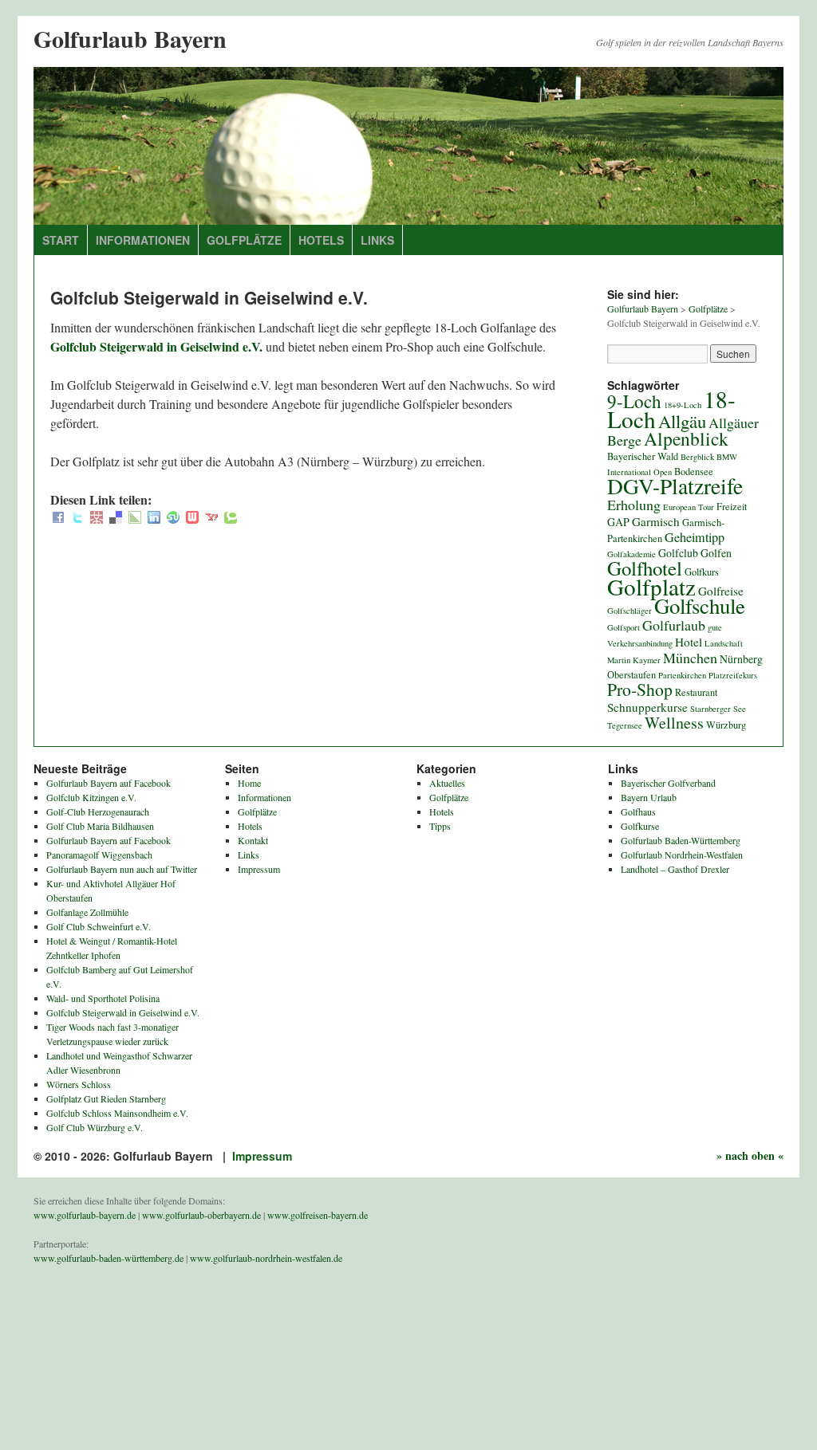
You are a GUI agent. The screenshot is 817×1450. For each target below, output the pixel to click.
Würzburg (726, 725)
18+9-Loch (682, 405)
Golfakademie (631, 554)
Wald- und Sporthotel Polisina (103, 998)
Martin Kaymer (634, 660)
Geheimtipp (694, 537)
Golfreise (721, 591)
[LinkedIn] (154, 518)
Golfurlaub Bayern (130, 38)
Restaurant (696, 692)
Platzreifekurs (732, 675)
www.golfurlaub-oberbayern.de (201, 1214)
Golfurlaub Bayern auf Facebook (108, 782)
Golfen (716, 552)
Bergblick (697, 456)
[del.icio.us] (115, 518)
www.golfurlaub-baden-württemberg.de (109, 1258)
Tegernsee (624, 725)
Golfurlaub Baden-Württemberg (680, 840)
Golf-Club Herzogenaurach (97, 811)
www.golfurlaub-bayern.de (85, 1214)
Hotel (688, 642)
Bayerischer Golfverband (668, 782)
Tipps (440, 825)
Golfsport (623, 627)
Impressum (259, 869)
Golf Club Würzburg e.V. (94, 1127)
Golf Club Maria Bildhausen (100, 825)
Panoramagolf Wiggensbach (99, 854)
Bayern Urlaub (649, 797)
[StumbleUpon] (173, 518)
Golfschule (699, 605)
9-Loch (634, 401)
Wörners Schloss (78, 1084)
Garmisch (656, 521)
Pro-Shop (640, 689)
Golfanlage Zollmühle (87, 912)
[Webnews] (192, 518)
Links (377, 240)
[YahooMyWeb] (211, 518)
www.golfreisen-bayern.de (317, 1214)
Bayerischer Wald (642, 456)
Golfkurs (702, 572)
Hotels (321, 240)
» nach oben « (749, 1155)
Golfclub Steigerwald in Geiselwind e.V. (156, 346)
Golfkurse (640, 825)
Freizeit (731, 506)
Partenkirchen (682, 675)
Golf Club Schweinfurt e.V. (98, 926)
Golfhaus (638, 811)
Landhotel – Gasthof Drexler (675, 869)
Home (249, 782)
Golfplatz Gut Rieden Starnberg (106, 1098)
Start (60, 240)
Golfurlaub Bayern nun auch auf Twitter (121, 869)
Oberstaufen (631, 675)
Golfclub (678, 552)
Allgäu (682, 421)
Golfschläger (629, 610)
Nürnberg (741, 658)
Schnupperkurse (647, 707)
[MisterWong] (96, 518)
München (690, 657)
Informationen (143, 240)
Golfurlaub (673, 625)
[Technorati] (230, 518)
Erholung (634, 504)
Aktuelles (447, 782)
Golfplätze (244, 240)
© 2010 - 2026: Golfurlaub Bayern (125, 1156)
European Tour (688, 507)
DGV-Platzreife (675, 486)
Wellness (674, 722)
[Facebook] (58, 518)
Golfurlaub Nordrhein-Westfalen (682, 854)
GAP (618, 521)
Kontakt (253, 840)
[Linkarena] (134, 518)
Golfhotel (644, 568)
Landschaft (724, 643)
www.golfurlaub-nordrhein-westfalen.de (266, 1258)
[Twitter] (77, 518)
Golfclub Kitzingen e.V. (91, 797)
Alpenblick (686, 438)
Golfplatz (651, 586)
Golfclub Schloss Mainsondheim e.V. (117, 1112)
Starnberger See (718, 708)
